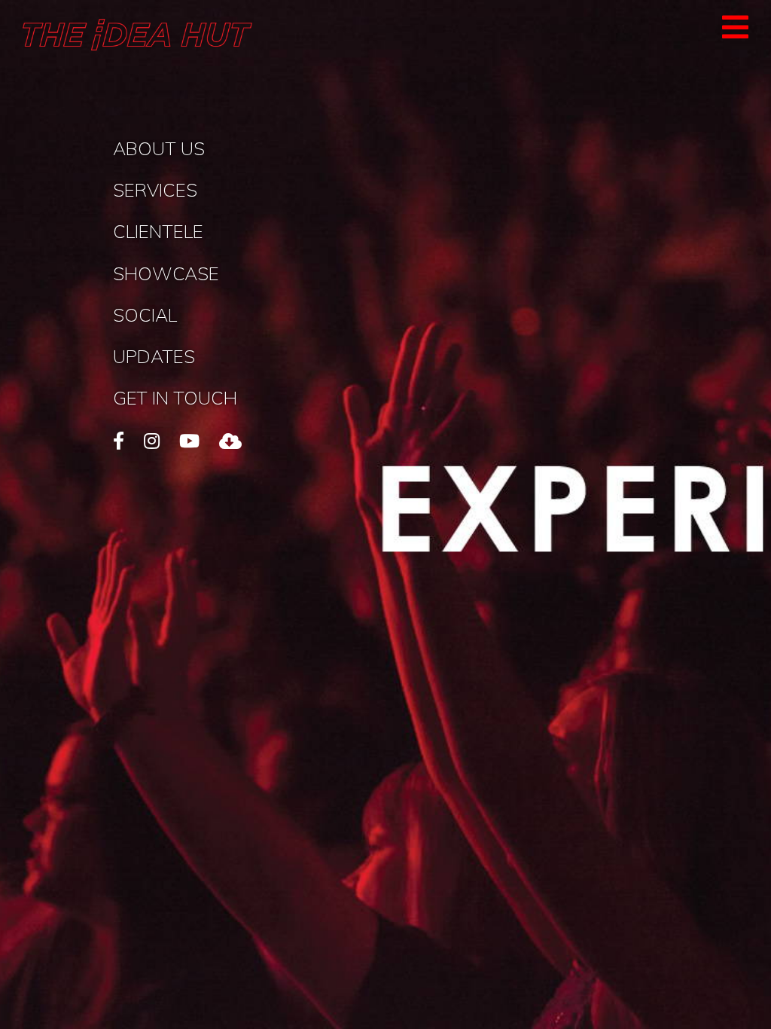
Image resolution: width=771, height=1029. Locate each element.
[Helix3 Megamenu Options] (735, 33)
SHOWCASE (166, 273)
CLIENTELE (158, 231)
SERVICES (155, 190)
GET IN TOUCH (175, 397)
